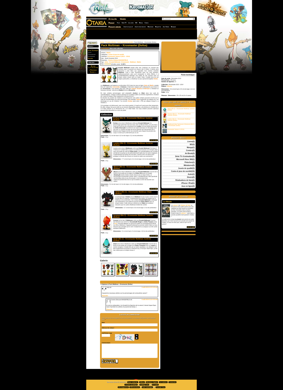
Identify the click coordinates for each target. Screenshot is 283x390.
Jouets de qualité (128, 27)
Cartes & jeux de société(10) (183, 171)
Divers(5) (191, 177)
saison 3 (183, 213)
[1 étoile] (105, 64)
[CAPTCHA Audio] (136, 335)
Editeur (142, 382)
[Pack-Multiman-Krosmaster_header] (136, 275)
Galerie (90, 58)
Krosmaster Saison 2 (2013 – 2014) (119, 56)
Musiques (173, 27)
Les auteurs (163, 382)
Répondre (105, 296)
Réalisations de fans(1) (185, 180)
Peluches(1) (190, 162)
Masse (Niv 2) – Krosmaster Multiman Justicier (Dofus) (133, 167)
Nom (103, 322)
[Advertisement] (141, 34)
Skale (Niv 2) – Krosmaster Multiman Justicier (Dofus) (132, 240)
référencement (134, 387)
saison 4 (175, 205)
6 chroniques (105, 48)
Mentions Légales (151, 382)
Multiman (133, 62)
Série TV (124, 23)
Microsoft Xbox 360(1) (185, 159)
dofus (106, 62)
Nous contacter (133, 382)
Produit (111, 23)
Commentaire (106, 343)
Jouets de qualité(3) (186, 168)
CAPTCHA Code (107, 333)
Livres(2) (191, 141)
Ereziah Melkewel (114, 62)
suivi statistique (147, 387)
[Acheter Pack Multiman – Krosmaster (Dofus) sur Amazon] (92, 44)
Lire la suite (153, 140)
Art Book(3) (190, 153)
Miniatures (150, 27)
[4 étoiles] (109, 64)
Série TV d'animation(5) (185, 156)
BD (136, 23)
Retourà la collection (93, 66)
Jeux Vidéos (166, 27)
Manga (141, 23)
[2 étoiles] (106, 64)
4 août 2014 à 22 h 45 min (150, 287)
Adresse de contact (108, 328)
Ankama (169, 86)
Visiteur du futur (186, 205)
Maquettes (158, 27)
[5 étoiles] (110, 64)
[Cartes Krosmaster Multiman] (151, 275)
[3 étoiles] (107, 64)
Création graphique (131, 384)
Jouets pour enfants (140, 27)
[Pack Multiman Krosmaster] (107, 275)
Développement (123, 387)
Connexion (172, 382)
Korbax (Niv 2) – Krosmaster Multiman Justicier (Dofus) (133, 119)
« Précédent (93, 70)
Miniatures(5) (189, 165)
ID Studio (155, 384)
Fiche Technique (93, 50)
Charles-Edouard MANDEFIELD (118, 60)
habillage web (144, 384)
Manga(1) (191, 147)
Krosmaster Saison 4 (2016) (175, 129)
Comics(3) (190, 150)
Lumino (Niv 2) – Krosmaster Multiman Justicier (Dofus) (133, 144)
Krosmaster (125, 62)
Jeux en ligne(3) (188, 186)
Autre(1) (191, 174)
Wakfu (108, 52)
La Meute (167, 202)
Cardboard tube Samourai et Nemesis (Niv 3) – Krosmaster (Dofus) (181, 124)
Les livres (131, 23)
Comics (146, 23)
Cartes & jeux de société (125, 42)
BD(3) (192, 144)
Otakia (102, 42)
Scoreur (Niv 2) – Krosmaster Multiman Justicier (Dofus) (133, 216)
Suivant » (93, 72)
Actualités (112, 19)
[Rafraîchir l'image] (136, 338)
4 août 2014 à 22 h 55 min (150, 299)
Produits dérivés (114, 27)
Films (118, 23)
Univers (123, 19)
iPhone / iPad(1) (188, 183)
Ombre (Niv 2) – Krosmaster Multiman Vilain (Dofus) (133, 193)
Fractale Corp (160, 387)
